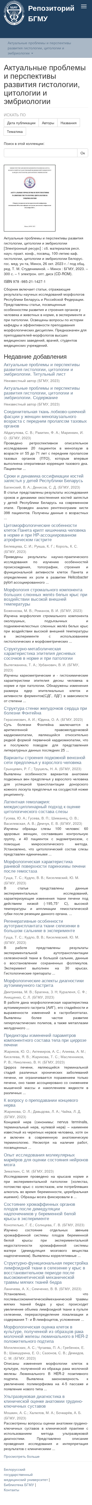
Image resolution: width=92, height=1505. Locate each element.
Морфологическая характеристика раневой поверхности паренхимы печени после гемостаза (45, 866)
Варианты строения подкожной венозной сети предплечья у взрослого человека (44, 759)
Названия (69, 122)
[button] (74, 32)
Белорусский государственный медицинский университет (26, 1474)
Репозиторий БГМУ (51, 13)
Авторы (48, 122)
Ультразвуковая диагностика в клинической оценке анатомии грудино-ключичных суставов (43, 1401)
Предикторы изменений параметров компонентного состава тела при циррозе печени (45, 1040)
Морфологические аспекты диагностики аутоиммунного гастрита (44, 982)
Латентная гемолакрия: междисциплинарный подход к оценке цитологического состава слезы (42, 806)
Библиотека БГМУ (19, 1484)
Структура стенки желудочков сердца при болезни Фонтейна (45, 710)
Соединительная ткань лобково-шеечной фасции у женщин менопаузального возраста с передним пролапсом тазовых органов (45, 418)
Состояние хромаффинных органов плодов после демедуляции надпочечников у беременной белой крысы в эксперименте (40, 1211)
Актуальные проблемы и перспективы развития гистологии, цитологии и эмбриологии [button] (39, 47)
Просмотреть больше (22, 1456)
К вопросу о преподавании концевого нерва (41, 1102)
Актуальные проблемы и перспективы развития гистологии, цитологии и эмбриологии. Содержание (42, 392)
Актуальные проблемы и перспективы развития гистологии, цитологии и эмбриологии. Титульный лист (42, 369)
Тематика (15, 131)
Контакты (11, 1489)
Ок (82, 152)
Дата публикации (21, 122)
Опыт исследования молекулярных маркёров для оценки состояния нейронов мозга (46, 1159)
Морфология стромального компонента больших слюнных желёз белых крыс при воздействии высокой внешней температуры (45, 596)
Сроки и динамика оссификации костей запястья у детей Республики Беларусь (44, 478)
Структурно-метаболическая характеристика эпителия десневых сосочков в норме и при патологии (40, 653)
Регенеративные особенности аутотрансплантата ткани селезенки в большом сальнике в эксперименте (41, 925)
